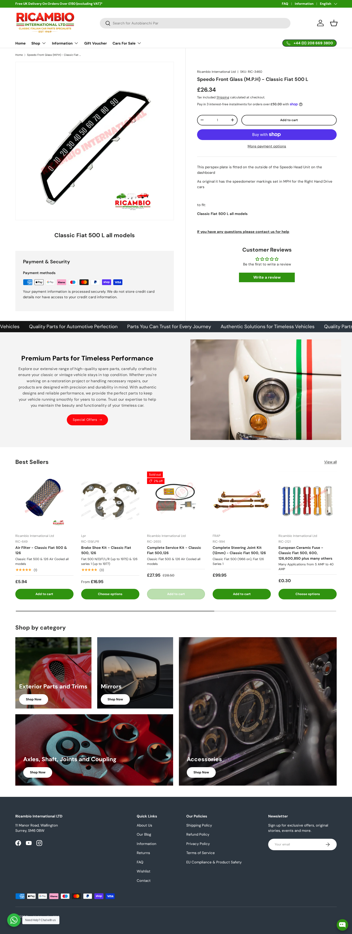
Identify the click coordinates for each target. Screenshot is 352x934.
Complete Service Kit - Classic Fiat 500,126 (174, 550)
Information (304, 4)
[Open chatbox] (342, 925)
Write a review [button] (267, 277)
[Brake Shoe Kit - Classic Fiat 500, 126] (110, 501)
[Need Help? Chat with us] (14, 920)
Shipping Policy (199, 825)
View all (330, 462)
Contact (144, 880)
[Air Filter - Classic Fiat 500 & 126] (44, 501)
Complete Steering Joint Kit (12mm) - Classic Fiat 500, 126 (239, 550)
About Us (144, 825)
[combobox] (195, 23)
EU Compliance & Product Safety (214, 862)
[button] (334, 23)
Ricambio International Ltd (216, 72)
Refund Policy (197, 834)
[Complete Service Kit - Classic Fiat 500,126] (176, 501)
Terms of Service (200, 852)
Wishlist (143, 871)
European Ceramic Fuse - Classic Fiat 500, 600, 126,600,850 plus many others (305, 553)
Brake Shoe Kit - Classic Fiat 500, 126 (106, 550)
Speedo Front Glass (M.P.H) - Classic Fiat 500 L (54, 55)
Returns (143, 852)
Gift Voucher (95, 43)
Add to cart (289, 120)
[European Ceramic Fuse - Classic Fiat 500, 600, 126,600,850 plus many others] (307, 501)
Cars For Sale (124, 43)
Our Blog (144, 834)
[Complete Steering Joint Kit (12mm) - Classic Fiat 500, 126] (242, 501)
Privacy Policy (198, 843)
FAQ (285, 4)
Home (20, 43)
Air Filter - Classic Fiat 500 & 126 (41, 550)
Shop (35, 43)
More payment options (267, 146)
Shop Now (33, 699)
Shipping (222, 97)
